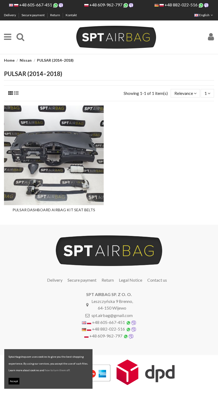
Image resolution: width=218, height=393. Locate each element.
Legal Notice (130, 279)
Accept (14, 381)
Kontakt (71, 15)
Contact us (157, 279)
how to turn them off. (57, 370)
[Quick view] (54, 203)
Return (55, 15)
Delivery (10, 15)
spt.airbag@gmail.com (112, 315)
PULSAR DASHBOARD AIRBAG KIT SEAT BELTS (53, 210)
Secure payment (33, 15)
